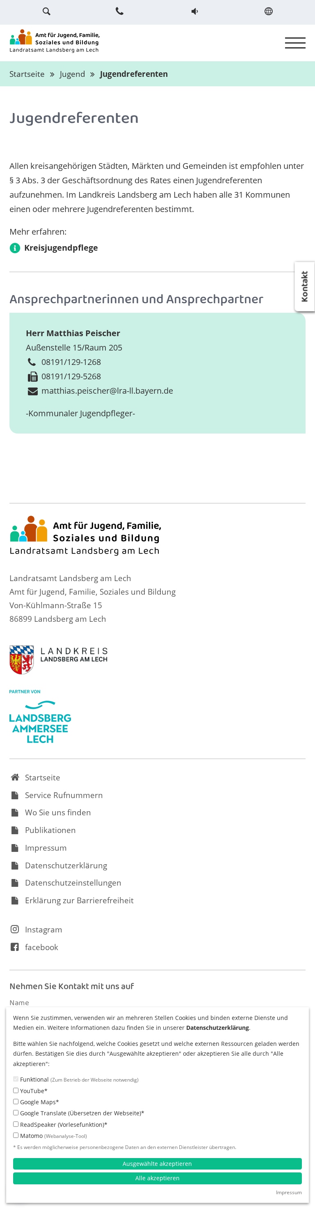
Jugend (72, 74)
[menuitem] (46, 11)
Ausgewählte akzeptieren (157, 1163)
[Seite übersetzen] (268, 11)
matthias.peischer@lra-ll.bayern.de (107, 390)
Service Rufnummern (64, 795)
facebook (41, 947)
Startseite (27, 74)
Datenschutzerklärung (66, 865)
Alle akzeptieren (157, 1178)
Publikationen (50, 830)
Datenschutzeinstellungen (73, 882)
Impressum (46, 847)
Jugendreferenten (134, 74)
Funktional (78, 1079)
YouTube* (33, 1091)
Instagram (43, 929)
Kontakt (306, 286)
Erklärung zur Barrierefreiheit (79, 900)
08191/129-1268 (71, 361)
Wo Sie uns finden (58, 812)
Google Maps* (38, 1102)
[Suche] (46, 11)
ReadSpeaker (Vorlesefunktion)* (62, 1124)
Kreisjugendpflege (61, 247)
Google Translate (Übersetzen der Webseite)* (81, 1113)
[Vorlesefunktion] (194, 11)
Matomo (52, 1136)
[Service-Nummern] (121, 11)
